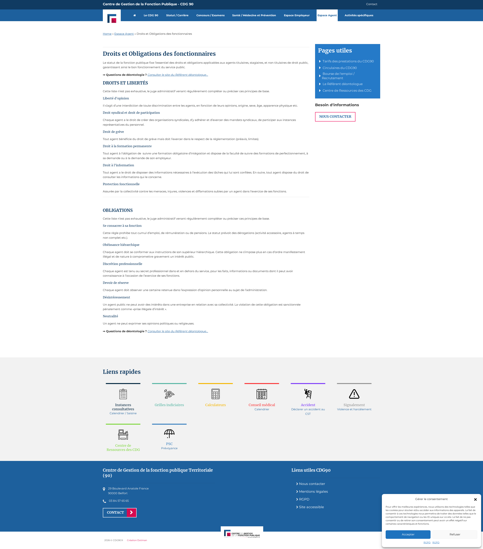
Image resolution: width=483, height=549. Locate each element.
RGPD (427, 542)
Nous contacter (335, 116)
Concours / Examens (210, 15)
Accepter (408, 534)
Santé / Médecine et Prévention (254, 15)
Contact (371, 4)
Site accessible (311, 507)
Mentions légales (313, 491)
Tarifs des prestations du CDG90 (348, 61)
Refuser (455, 534)
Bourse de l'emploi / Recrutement (338, 76)
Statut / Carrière (177, 15)
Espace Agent (327, 15)
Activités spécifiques (359, 15)
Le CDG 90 (151, 15)
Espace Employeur (297, 15)
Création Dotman (137, 540)
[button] (475, 499)
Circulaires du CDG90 (339, 68)
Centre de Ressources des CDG (346, 90)
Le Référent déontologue (342, 84)
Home (107, 34)
